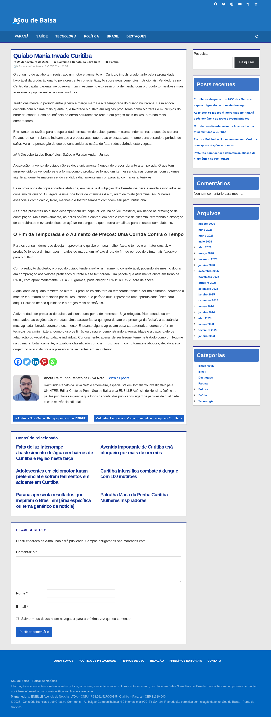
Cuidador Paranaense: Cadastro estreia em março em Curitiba (138, 419)
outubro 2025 (207, 282)
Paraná (22, 36)
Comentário (26, 552)
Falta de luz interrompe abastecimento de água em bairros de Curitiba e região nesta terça (54, 452)
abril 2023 (204, 318)
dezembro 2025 (208, 270)
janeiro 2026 (206, 265)
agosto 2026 (206, 223)
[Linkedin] (35, 362)
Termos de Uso (132, 660)
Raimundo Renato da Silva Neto (78, 61)
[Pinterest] (44, 362)
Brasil (113, 36)
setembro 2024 (208, 300)
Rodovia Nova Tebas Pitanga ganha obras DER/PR (51, 419)
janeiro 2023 (206, 335)
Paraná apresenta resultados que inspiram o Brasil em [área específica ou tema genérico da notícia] (53, 500)
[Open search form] (257, 36)
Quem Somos (63, 660)
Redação (157, 660)
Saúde (42, 36)
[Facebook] (18, 362)
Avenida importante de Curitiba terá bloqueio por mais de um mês (136, 449)
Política (91, 36)
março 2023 (206, 324)
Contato (214, 660)
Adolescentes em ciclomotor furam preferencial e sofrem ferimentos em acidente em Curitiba (52, 476)
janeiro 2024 (206, 312)
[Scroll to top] (264, 710)
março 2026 (206, 253)
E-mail (22, 607)
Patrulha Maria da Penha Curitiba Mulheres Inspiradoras (134, 497)
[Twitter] (27, 362)
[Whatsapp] (53, 362)
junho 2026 (205, 235)
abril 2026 (204, 247)
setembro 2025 (208, 288)
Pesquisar (201, 54)
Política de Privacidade (97, 660)
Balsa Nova (206, 365)
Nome (22, 593)
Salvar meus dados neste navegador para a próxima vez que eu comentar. (76, 619)
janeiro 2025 (206, 294)
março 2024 (206, 306)
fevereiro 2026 (207, 259)
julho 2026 (205, 229)
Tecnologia (66, 36)
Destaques (136, 36)
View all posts (119, 378)
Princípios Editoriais (185, 660)
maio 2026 (205, 241)
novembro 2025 (208, 276)
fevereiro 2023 (207, 330)
